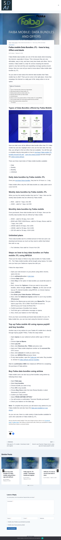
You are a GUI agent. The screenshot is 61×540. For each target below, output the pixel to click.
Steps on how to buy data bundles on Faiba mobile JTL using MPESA (26, 97)
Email (25, 518)
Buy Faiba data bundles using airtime (19, 101)
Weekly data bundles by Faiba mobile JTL (20, 93)
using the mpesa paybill (32, 154)
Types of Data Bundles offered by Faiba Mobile (21, 89)
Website (42, 518)
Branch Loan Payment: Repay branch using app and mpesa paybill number (43, 443)
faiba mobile (11, 44)
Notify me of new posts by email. (16, 525)
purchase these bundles (22, 180)
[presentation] (10, 463)
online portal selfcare (17, 157)
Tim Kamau (12, 53)
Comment (10, 501)
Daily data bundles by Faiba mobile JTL (19, 91)
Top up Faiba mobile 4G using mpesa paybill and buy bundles (24, 99)
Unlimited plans (14, 96)
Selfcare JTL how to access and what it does (49, 473)
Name (9, 518)
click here (31, 276)
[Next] (58, 470)
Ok (42, 538)
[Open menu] (58, 5)
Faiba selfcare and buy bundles (29, 359)
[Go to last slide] (3, 470)
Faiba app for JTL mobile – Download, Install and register (18, 443)
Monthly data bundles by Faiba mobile (19, 94)
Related (14, 102)
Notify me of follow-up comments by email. (19, 522)
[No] (59, 538)
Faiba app (33, 357)
